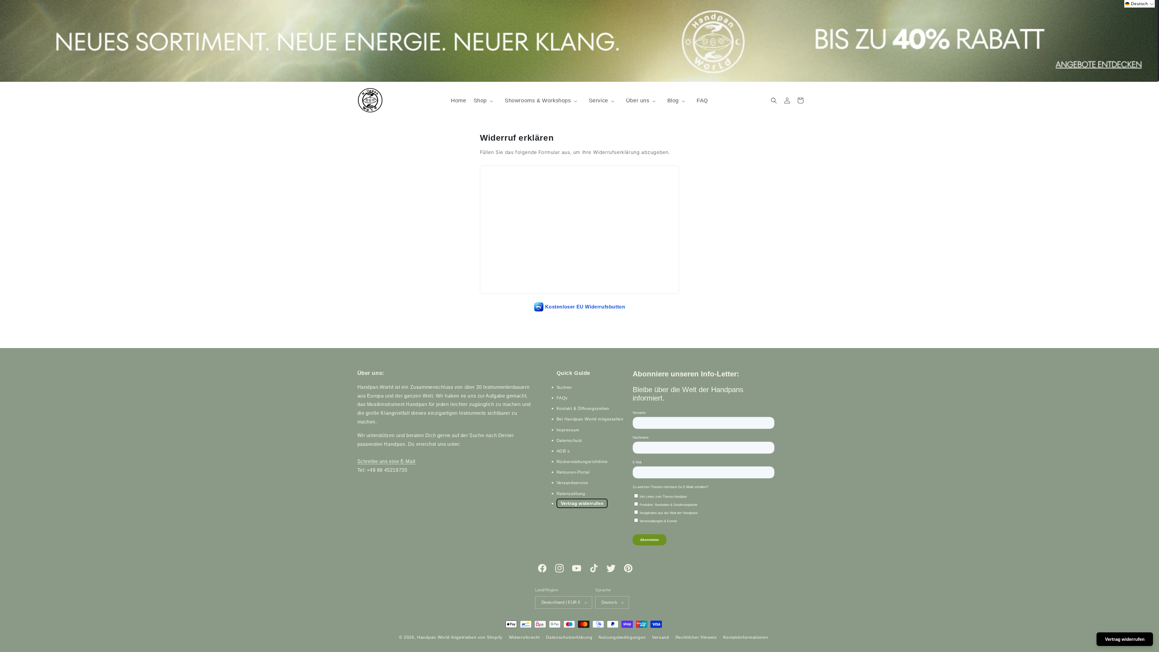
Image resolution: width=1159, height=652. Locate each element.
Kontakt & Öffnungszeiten (583, 408)
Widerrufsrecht (524, 637)
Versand (660, 637)
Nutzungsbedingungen (622, 637)
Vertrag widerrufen (582, 503)
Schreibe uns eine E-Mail (386, 461)
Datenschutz (570, 440)
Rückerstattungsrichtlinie (582, 461)
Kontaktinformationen (745, 637)
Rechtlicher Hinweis (696, 637)
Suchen (564, 387)
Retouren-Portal (573, 472)
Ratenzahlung (571, 493)
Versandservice (572, 482)
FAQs (562, 397)
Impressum (568, 429)
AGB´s (563, 451)
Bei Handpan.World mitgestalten (590, 419)
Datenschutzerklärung (569, 637)
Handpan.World (433, 637)
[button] (485, 100)
